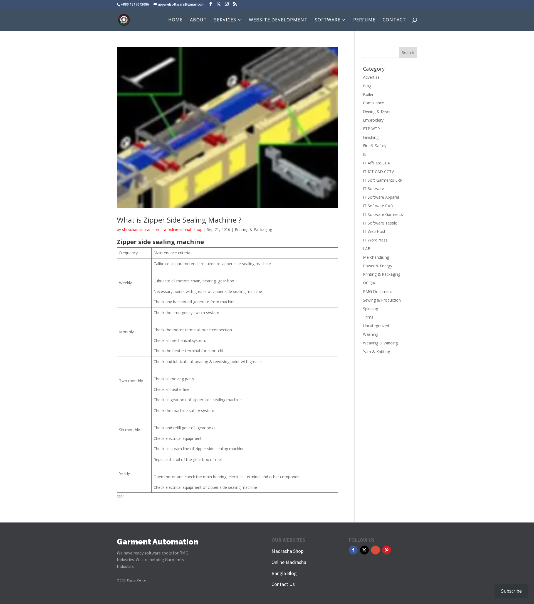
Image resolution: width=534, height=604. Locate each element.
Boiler (368, 94)
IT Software (373, 188)
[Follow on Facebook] (353, 550)
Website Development (278, 20)
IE (364, 154)
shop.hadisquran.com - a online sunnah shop (162, 229)
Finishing (371, 137)
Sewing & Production (382, 300)
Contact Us (283, 584)
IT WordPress (375, 240)
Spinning (370, 308)
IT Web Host (374, 231)
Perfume (364, 20)
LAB (366, 248)
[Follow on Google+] (375, 550)
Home (175, 20)
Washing (370, 334)
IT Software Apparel (381, 197)
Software (327, 20)
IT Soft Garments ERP (382, 180)
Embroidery (373, 120)
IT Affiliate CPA (376, 163)
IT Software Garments (383, 214)
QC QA (369, 282)
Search (408, 52)
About (198, 20)
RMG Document (377, 291)
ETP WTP (371, 128)
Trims (368, 317)
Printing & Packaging (253, 229)
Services (225, 20)
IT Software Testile (380, 223)
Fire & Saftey (374, 145)
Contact (394, 20)
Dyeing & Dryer (377, 111)
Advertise (371, 77)
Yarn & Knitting (376, 351)
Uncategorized (376, 325)
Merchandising (376, 257)
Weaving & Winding (380, 343)
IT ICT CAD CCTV (378, 171)
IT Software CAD (378, 205)
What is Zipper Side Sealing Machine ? (179, 220)
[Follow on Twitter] (364, 550)
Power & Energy (377, 265)
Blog (367, 85)
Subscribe (511, 591)
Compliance (373, 102)
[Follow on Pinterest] (386, 550)
